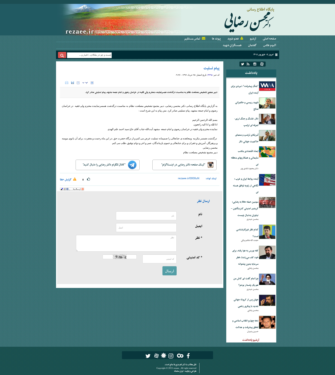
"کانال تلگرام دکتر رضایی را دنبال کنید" (104, 164)
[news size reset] (85, 82)
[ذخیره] (72, 82)
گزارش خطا (66, 179)
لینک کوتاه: (211, 179)
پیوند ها (216, 38)
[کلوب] (179, 356)
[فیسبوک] (188, 356)
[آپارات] (262, 64)
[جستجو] (62, 55)
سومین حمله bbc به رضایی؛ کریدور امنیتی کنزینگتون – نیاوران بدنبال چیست (244, 208)
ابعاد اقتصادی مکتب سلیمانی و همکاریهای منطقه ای (244, 158)
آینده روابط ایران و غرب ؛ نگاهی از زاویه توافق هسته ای (245, 185)
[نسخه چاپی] (62, 82)
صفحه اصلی (269, 38)
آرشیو (253, 38)
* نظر (198, 238)
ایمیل (198, 226)
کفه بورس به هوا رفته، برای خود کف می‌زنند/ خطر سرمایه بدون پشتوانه (245, 257)
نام (200, 214)
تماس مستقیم (192, 38)
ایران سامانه (179, 371)
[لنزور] (163, 356)
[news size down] (78, 82)
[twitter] (243, 64)
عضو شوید (233, 38)
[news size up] (92, 82)
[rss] (248, 64)
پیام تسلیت (211, 68)
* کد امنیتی (194, 257)
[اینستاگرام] (254, 64)
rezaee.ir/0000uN (188, 178)
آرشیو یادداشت (250, 339)
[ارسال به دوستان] (66, 82)
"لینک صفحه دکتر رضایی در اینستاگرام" (183, 164)
